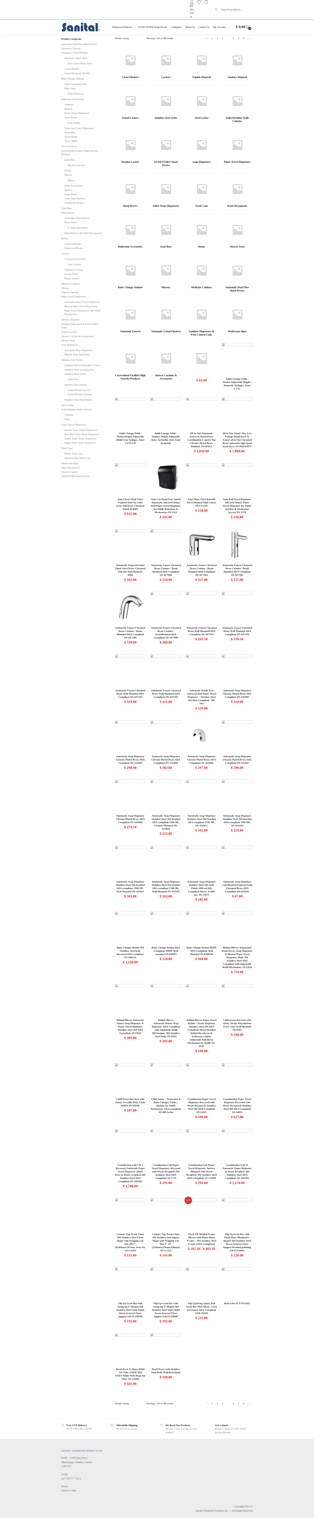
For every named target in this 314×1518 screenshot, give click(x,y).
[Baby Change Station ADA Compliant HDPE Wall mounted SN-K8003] (165, 927)
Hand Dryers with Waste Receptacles (83, 233)
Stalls (67, 419)
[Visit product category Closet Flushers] (130, 60)
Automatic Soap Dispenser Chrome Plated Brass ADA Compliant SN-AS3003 (130, 759)
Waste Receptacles (70, 467)
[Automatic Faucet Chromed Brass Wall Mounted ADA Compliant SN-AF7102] (237, 607)
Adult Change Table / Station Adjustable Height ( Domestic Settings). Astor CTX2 (237, 384)
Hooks (67, 170)
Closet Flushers (69, 146)
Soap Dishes (70, 117)
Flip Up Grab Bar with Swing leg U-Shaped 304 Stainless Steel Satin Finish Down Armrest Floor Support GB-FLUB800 (166, 1310)
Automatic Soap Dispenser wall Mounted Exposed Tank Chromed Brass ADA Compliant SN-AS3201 (237, 886)
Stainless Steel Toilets (75, 374)
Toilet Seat (73, 379)
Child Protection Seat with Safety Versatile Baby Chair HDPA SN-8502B (130, 1102)
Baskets (68, 108)
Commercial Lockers (75, 259)
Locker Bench (71, 274)
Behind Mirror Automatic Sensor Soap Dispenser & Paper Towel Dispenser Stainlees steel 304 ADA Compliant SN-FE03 (130, 1026)
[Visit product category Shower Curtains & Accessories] (165, 358)
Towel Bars (70, 132)
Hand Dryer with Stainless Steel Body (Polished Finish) (166, 1371)
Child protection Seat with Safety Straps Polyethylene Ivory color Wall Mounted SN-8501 (237, 1025)
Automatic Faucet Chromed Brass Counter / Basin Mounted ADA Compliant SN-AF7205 (237, 570)
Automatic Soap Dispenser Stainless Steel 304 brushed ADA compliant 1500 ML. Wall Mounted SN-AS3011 (130, 886)
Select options (201, 1263)
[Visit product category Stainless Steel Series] (165, 101)
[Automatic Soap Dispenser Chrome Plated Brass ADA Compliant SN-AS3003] (130, 735)
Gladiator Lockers (73, 269)
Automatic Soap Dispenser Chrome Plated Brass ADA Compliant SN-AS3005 (237, 693)
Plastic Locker (71, 278)
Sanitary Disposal (70, 319)
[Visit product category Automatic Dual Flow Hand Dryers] (237, 270)
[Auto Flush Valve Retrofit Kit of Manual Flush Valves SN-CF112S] (201, 478)
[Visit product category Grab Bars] (165, 230)
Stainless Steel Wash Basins (78, 399)
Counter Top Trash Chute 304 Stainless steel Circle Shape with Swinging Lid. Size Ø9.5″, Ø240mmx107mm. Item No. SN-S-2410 (130, 1242)
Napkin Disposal (69, 292)
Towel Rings (70, 136)
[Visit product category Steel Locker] (201, 101)
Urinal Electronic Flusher (77, 73)
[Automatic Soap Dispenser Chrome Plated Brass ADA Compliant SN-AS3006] (201, 735)
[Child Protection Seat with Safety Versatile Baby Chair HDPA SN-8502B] (130, 1078)
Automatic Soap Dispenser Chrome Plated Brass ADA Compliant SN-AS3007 (237, 759)
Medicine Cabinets (70, 283)
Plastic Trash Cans (73, 453)
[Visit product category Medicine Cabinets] (201, 270)
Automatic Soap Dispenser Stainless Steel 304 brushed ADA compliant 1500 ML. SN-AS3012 (201, 820)
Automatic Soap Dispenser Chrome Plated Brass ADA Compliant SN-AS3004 (165, 759)
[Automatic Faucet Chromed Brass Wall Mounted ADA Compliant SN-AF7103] (130, 669)
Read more (237, 393)
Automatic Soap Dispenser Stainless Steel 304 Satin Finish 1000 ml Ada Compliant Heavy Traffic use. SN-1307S (201, 888)
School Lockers (69, 332)
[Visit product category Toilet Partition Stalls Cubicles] (237, 101)
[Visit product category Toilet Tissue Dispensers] (165, 189)
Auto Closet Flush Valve (80, 63)
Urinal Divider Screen (79, 390)
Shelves (68, 190)
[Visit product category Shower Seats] (237, 230)
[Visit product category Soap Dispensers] (201, 145)
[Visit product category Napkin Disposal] (201, 60)
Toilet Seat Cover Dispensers (79, 128)
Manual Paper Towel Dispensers (80, 306)
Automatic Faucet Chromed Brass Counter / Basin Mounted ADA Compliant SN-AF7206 (130, 633)
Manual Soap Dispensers (77, 354)
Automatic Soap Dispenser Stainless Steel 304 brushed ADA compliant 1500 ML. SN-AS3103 (237, 820)
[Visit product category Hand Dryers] (130, 189)
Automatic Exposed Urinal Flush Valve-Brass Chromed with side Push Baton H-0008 (130, 570)
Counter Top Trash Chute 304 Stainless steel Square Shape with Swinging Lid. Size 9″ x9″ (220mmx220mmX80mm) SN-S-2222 (166, 1242)
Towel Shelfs (71, 141)
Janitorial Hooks (72, 244)
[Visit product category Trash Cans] (201, 189)
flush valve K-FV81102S (237, 1303)
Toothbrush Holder (74, 203)
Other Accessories (73, 185)
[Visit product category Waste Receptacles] (237, 189)
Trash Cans (67, 448)
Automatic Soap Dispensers (78, 350)
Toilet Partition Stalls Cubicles (76, 409)
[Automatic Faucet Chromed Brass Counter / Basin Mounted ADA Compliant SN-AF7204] (201, 544)
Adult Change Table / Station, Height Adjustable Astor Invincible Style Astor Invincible (166, 438)
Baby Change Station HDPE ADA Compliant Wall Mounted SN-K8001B (201, 950)
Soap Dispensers (69, 345)
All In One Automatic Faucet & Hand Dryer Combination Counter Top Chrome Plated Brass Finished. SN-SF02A (201, 440)
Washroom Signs (69, 463)
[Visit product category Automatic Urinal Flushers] (165, 314)
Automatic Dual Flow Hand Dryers (79, 44)
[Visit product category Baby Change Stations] (130, 270)
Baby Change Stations (72, 78)
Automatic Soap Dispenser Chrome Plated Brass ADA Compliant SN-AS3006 (201, 759)
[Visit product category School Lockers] (130, 101)
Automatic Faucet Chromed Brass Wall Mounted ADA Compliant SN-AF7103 (130, 693)
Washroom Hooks (73, 248)
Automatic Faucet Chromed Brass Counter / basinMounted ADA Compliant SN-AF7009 (166, 633)
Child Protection (76, 93)
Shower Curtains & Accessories (77, 336)
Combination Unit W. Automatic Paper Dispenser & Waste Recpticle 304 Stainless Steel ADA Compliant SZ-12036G (237, 1171)
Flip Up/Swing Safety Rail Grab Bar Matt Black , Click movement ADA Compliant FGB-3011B (201, 1308)
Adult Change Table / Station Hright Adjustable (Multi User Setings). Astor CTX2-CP (130, 438)
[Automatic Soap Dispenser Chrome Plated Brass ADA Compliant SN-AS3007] (237, 735)
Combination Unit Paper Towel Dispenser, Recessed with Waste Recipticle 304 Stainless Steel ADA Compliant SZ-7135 (166, 1171)
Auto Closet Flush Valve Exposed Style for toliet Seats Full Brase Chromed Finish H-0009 (130, 504)
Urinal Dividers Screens (80, 394)
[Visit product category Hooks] (201, 230)
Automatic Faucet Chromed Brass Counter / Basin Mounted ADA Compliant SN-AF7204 (202, 570)
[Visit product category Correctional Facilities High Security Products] (130, 358)
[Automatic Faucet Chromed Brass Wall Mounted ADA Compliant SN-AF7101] (201, 607)
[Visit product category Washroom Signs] (237, 314)
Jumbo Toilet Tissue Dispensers (80, 438)
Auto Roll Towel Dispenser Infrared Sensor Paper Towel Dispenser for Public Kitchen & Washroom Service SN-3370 (237, 506)
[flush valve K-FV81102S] (237, 1282)
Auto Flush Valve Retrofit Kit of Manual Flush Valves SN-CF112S (201, 502)
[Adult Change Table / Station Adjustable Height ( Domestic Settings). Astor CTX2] (237, 358)
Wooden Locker (69, 472)
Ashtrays (68, 104)
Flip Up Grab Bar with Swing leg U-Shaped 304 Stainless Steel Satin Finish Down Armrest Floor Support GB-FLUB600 (130, 1310)
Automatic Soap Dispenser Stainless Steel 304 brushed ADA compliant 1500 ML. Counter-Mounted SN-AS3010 (166, 822)
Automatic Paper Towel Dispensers (82, 302)
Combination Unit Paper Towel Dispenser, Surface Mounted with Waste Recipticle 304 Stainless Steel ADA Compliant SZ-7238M (201, 1171)
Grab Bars (69, 160)
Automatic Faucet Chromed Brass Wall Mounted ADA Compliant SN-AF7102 (237, 631)
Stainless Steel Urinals (75, 384)
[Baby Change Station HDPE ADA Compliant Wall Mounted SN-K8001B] (201, 927)
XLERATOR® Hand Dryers (75, 476)
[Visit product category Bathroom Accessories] (130, 230)
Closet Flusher (71, 69)
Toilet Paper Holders (74, 198)
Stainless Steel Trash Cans (77, 458)
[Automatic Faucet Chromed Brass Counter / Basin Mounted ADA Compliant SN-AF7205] (237, 544)
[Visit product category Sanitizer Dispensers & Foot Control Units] (201, 314)
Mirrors (68, 175)
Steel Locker (67, 405)
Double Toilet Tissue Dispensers (80, 430)
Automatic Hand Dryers (76, 218)
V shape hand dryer (78, 227)
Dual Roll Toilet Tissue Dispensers (81, 434)
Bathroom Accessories (72, 99)
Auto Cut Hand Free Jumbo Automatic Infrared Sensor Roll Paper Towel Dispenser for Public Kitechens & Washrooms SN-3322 (166, 506)
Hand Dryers (67, 212)
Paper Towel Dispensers (73, 296)
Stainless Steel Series (71, 360)
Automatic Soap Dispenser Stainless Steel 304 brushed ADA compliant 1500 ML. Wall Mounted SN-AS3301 (166, 886)
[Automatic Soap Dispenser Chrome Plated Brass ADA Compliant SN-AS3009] (130, 795)
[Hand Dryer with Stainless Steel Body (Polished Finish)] (165, 1348)
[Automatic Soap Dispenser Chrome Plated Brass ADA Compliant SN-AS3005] (237, 669)
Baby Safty (70, 88)
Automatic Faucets (70, 48)
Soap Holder (74, 123)
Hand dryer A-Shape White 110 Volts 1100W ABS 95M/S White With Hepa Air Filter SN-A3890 (130, 1374)
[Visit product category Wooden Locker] (130, 145)
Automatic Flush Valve (76, 58)
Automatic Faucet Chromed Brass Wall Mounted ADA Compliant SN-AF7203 (166, 693)
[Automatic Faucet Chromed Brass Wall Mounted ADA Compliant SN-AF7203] (165, 669)
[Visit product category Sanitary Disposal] (237, 60)
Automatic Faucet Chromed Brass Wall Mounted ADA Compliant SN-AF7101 (202, 631)
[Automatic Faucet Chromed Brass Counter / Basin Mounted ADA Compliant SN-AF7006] (165, 544)
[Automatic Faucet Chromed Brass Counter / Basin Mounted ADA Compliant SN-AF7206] (130, 607)
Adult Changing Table (75, 84)
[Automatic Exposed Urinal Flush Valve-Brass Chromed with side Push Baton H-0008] (130, 544)
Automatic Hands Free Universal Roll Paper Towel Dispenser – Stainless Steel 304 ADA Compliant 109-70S (201, 697)
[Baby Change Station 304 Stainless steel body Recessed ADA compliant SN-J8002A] (130, 927)
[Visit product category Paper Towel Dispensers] (237, 145)
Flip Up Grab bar (76, 165)
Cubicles (68, 415)
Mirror (71, 180)
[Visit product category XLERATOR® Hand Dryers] (165, 145)
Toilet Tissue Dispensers (73, 424)
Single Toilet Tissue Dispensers (80, 442)
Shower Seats (68, 340)
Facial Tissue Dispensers (76, 113)
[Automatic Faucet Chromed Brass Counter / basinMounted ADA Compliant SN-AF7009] (165, 607)
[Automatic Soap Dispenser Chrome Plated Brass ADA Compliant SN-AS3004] (165, 735)
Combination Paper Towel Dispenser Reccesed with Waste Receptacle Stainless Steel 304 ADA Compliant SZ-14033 (237, 1105)
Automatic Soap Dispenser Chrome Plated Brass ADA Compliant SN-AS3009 (130, 819)
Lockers (65, 253)
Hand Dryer (70, 222)
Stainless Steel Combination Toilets (82, 365)
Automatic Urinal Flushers (74, 52)
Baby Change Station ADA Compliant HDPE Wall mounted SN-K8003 (166, 950)
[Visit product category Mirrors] (165, 270)
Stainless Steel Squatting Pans (79, 369)
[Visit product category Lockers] (165, 60)
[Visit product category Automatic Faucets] (130, 314)
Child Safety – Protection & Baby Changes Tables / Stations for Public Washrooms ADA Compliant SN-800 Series (166, 1105)
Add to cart (201, 393)
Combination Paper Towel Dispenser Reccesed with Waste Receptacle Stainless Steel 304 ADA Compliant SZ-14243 (201, 1105)
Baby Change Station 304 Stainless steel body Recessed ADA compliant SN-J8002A (130, 952)
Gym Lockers (74, 264)
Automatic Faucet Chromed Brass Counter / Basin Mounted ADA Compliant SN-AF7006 (166, 570)
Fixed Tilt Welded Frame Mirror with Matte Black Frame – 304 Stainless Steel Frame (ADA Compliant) (201, 1239)
